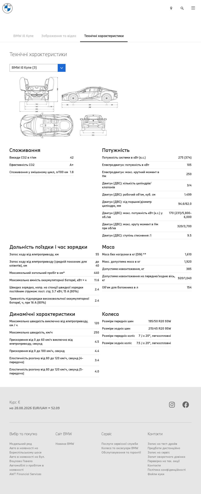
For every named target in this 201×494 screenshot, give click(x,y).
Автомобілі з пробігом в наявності (26, 468)
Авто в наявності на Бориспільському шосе (25, 450)
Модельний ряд (20, 444)
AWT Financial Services (25, 474)
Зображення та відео (58, 36)
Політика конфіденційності (167, 470)
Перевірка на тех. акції (164, 461)
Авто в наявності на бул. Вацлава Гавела (27, 459)
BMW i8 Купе (23, 36)
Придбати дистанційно (164, 448)
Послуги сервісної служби (119, 444)
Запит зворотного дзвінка (166, 457)
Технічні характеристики (104, 36)
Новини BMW (65, 444)
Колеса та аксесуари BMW (119, 448)
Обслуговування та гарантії (121, 452)
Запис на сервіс (159, 452)
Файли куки (156, 474)
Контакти (154, 465)
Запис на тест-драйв (162, 444)
